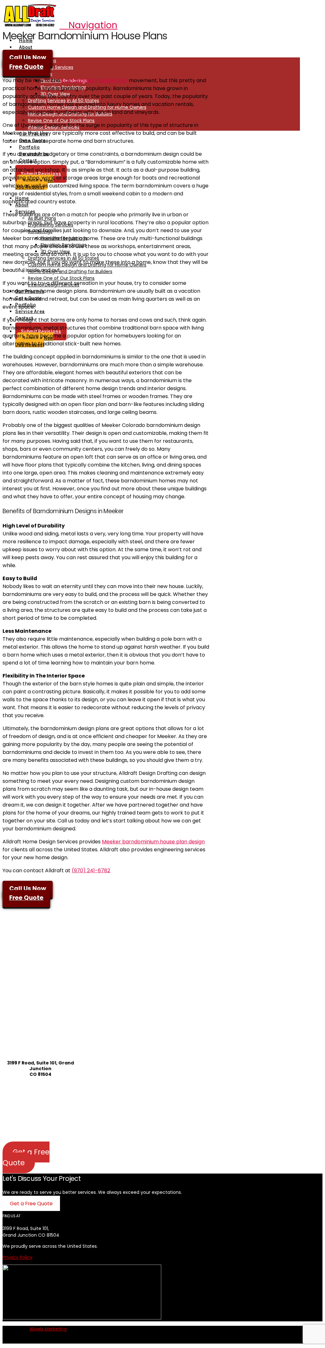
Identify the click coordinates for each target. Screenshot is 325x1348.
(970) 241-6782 (91, 870)
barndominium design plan (94, 80)
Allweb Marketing (48, 1329)
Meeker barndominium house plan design (153, 841)
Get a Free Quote (26, 1157)
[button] (88, 25)
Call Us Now (27, 57)
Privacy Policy (17, 1257)
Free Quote (26, 66)
